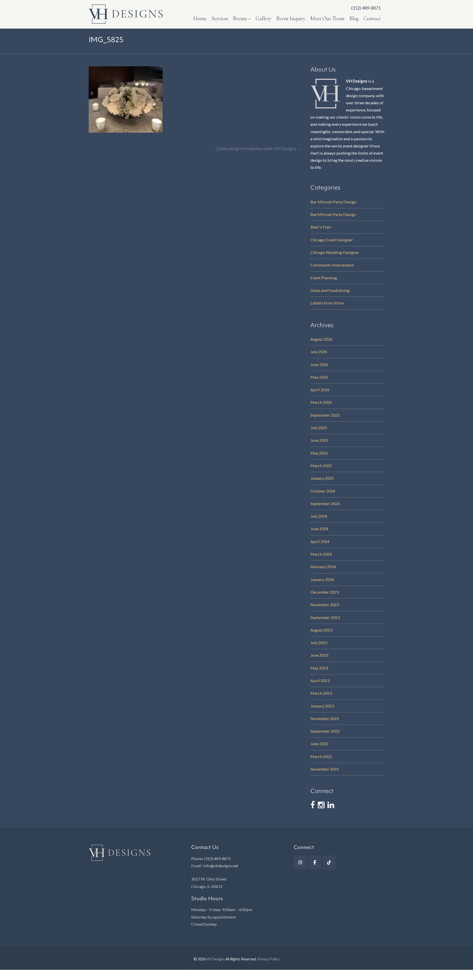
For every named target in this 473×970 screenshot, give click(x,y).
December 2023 (324, 592)
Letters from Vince (327, 302)
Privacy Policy (268, 959)
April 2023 (319, 680)
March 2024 (321, 554)
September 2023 (325, 617)
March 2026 (321, 402)
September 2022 (325, 731)
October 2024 (322, 491)
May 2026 (319, 377)
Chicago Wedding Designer (334, 252)
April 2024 (319, 541)
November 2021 (324, 769)
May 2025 (319, 453)
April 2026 (319, 389)
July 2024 (318, 516)
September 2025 (325, 415)
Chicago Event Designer (331, 239)
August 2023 (321, 630)
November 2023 (324, 604)
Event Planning (323, 277)
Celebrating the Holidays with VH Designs (259, 148)
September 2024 (325, 503)
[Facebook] (314, 862)
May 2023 (319, 668)
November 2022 (324, 718)
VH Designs (215, 959)
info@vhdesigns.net (220, 865)
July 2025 (318, 427)
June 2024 (319, 528)
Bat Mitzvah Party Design (333, 214)
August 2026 (321, 339)
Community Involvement (332, 265)
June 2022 (319, 743)
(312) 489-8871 (217, 858)
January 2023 (322, 706)
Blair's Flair (320, 227)
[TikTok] (329, 862)
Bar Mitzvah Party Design (333, 201)
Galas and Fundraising (330, 290)
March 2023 (321, 693)
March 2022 (321, 756)
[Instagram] (300, 862)
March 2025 (321, 465)
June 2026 (319, 364)
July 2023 (318, 642)
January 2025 (322, 478)
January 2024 (322, 579)
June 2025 (319, 440)
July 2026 (318, 351)
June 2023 (319, 655)
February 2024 (323, 566)
